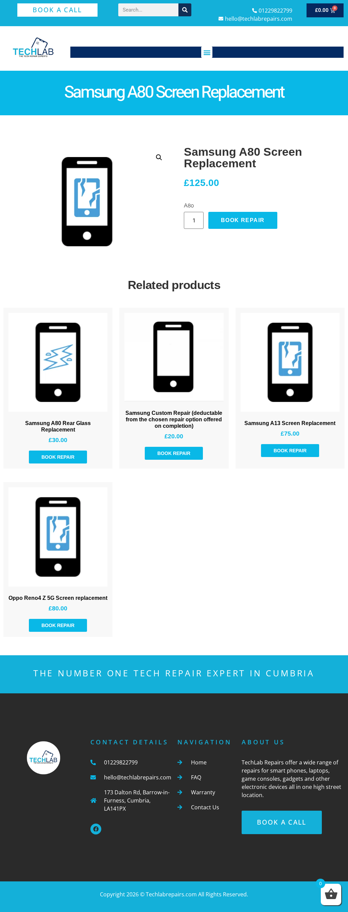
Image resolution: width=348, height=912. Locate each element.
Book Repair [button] (57, 457)
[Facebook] (95, 829)
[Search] (184, 9)
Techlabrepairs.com (171, 894)
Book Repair (242, 220)
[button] (206, 52)
